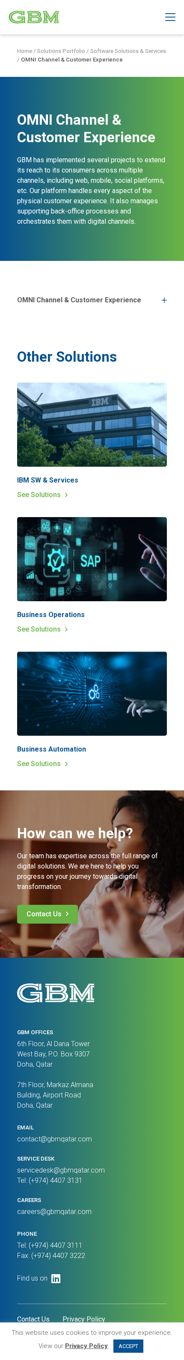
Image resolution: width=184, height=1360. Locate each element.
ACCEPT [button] (128, 1346)
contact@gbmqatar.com (54, 1139)
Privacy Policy (83, 1319)
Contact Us (44, 914)
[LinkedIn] (55, 1279)
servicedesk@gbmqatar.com (61, 1170)
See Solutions (39, 495)
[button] (170, 17)
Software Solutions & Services (128, 51)
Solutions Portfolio (61, 51)
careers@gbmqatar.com (54, 1212)
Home (24, 51)
